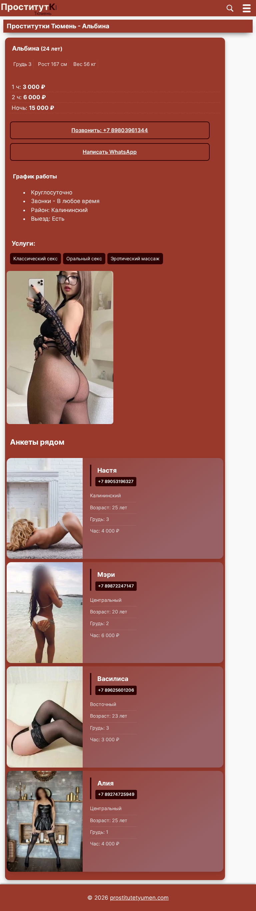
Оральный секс (84, 258)
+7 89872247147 (116, 585)
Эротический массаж (135, 258)
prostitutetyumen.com (139, 897)
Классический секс (35, 258)
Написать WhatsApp (110, 151)
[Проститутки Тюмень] (34, 8)
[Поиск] (230, 8)
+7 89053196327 (116, 481)
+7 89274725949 (116, 794)
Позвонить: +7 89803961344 (109, 130)
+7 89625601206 (116, 690)
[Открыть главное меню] (246, 8)
